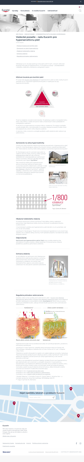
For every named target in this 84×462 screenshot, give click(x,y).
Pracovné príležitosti (51, 452)
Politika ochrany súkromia (40, 443)
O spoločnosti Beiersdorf (36, 452)
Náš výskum (19, 34)
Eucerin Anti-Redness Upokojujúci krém (46, 299)
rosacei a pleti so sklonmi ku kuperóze (38, 374)
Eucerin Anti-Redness (31, 80)
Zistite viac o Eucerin (9, 436)
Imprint (28, 443)
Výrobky (15, 11)
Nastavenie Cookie (8, 443)
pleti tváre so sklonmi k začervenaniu (38, 372)
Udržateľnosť (52, 11)
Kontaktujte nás (20, 443)
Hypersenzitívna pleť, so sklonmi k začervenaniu (50, 34)
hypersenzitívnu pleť (22, 155)
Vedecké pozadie (29, 34)
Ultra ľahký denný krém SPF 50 (45, 1)
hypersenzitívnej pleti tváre (35, 371)
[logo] (6, 10)
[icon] (53, 397)
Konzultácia (25, 11)
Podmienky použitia (9, 446)
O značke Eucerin (38, 11)
